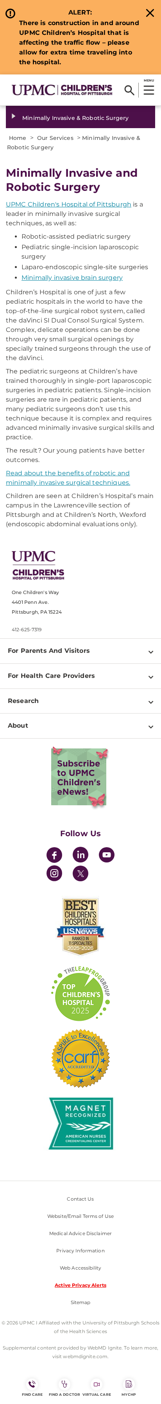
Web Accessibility (80, 1268)
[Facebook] (54, 856)
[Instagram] (54, 874)
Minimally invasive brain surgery (72, 277)
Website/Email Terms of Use (80, 1216)
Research (23, 701)
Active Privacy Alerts (80, 1285)
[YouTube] (106, 856)
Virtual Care (96, 1394)
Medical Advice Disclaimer (80, 1233)
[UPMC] (62, 90)
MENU (149, 80)
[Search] (129, 90)
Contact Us (80, 1199)
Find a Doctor (64, 1394)
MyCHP (129, 1394)
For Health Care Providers (51, 675)
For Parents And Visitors (49, 650)
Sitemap (81, 1302)
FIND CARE (32, 1394)
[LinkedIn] (80, 856)
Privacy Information (80, 1251)
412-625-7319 (26, 629)
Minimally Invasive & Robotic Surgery (75, 117)
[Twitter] (80, 873)
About (18, 725)
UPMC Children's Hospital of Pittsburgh (68, 204)
